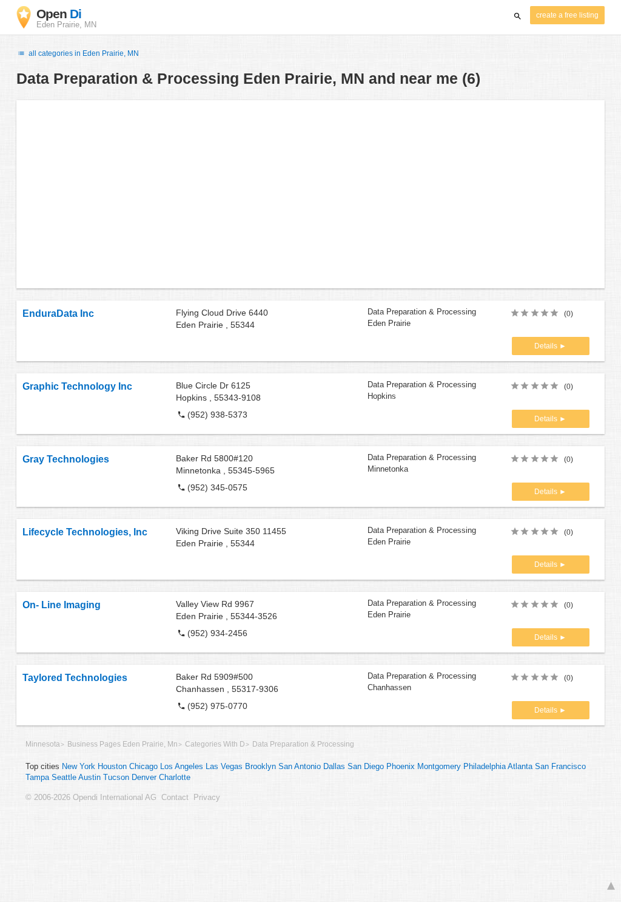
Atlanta (520, 766)
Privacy (206, 797)
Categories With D (215, 744)
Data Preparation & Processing (303, 744)
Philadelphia (484, 766)
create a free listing (567, 15)
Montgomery (439, 766)
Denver (144, 777)
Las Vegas (224, 766)
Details (546, 346)
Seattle (64, 777)
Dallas (334, 766)
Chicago (143, 766)
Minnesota (42, 744)
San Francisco (560, 766)
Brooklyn (260, 766)
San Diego (365, 766)
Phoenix (400, 766)
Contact (175, 797)
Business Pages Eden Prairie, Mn (122, 744)
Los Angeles (181, 766)
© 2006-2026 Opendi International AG (90, 797)
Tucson (116, 777)
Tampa (37, 777)
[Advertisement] (310, 194)
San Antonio (299, 766)
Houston (112, 766)
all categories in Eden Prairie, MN (83, 53)
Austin (89, 777)
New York (78, 766)
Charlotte (174, 777)
